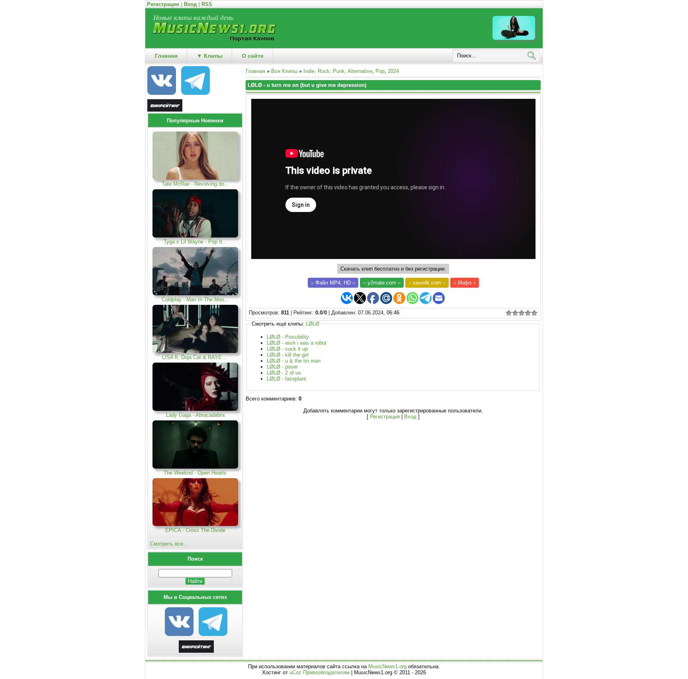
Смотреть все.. (169, 544)
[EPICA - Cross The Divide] (195, 524)
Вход (190, 4)
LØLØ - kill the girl (288, 355)
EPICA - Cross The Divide (195, 530)
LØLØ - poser (282, 367)
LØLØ (312, 324)
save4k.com (427, 283)
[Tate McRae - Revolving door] (195, 178)
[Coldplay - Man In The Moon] (195, 293)
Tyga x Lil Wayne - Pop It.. (195, 242)
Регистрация (163, 4)
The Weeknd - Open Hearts (195, 473)
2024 (393, 71)
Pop (380, 71)
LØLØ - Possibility (288, 337)
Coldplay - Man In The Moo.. (195, 299)
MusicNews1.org (388, 666)
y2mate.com (382, 283)
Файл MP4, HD (333, 283)
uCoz (295, 672)
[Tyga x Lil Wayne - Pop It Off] (195, 236)
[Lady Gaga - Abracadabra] (195, 409)
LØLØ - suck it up (287, 349)
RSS (206, 4)
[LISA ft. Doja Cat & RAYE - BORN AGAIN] (195, 351)
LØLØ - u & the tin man (294, 361)
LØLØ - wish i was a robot (296, 343)
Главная (255, 71)
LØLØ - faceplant (286, 379)
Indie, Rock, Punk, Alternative (337, 71)
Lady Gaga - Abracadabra (195, 415)
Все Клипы (284, 71)
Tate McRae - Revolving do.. (195, 184)
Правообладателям (326, 672)
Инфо (464, 283)
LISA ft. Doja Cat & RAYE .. (195, 357)
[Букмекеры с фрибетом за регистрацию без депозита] (196, 651)
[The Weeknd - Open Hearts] (195, 467)
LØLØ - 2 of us (284, 373)
